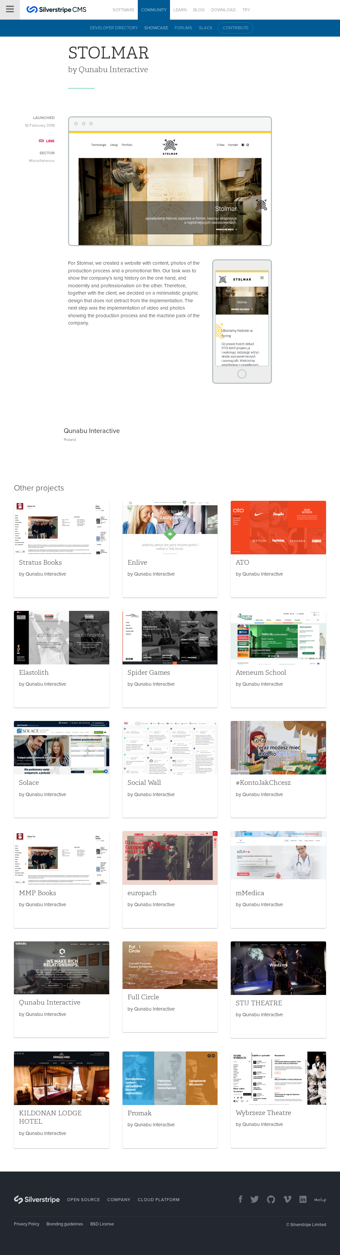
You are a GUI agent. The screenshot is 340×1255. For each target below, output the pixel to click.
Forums (183, 28)
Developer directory (114, 28)
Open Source (83, 1199)
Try (246, 10)
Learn (180, 10)
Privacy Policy (26, 1224)
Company (118, 1199)
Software (123, 10)
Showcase (156, 28)
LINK (50, 141)
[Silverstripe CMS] (56, 10)
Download (223, 10)
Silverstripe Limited (308, 1224)
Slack (205, 28)
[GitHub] (267, 1200)
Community (154, 10)
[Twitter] (251, 1200)
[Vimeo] (284, 1200)
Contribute (235, 28)
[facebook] (237, 1200)
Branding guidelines (64, 1224)
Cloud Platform (159, 1199)
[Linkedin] (299, 1200)
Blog (199, 10)
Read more (61, 549)
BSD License (102, 1224)
